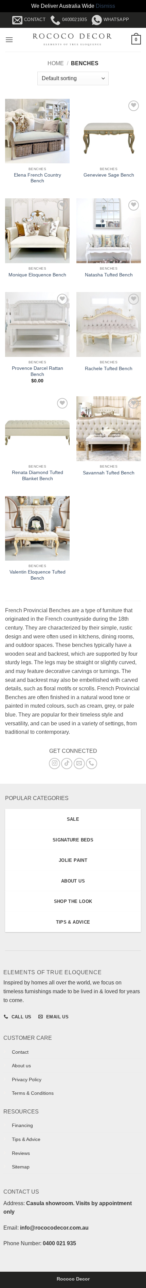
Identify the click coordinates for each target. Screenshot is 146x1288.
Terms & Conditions (33, 1093)
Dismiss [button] (105, 6)
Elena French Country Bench (37, 178)
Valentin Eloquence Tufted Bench (38, 575)
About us (21, 1065)
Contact (20, 1052)
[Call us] (91, 763)
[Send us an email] (79, 763)
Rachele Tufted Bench (108, 368)
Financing (22, 1125)
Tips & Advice (26, 1139)
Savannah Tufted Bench (108, 472)
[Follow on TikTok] (66, 763)
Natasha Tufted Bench (109, 274)
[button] (9, 39)
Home (56, 63)
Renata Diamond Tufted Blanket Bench (37, 475)
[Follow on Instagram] (54, 763)
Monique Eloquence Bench (37, 274)
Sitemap (21, 1166)
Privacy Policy (26, 1079)
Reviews (21, 1153)
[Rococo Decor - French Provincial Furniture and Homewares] (72, 39)
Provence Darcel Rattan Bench (37, 371)
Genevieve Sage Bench (109, 175)
